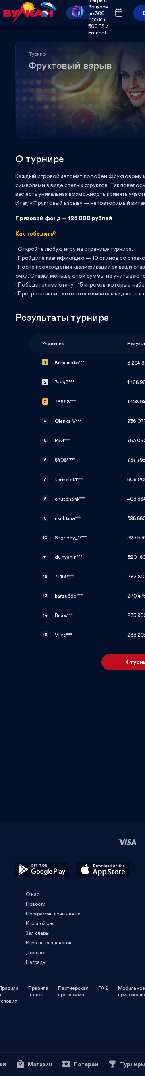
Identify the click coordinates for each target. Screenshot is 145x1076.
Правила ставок (38, 988)
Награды (36, 962)
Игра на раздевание (49, 942)
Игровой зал (40, 923)
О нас (32, 894)
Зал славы (38, 933)
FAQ (103, 988)
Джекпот (36, 952)
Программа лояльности (53, 913)
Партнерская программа (73, 988)
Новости (36, 903)
